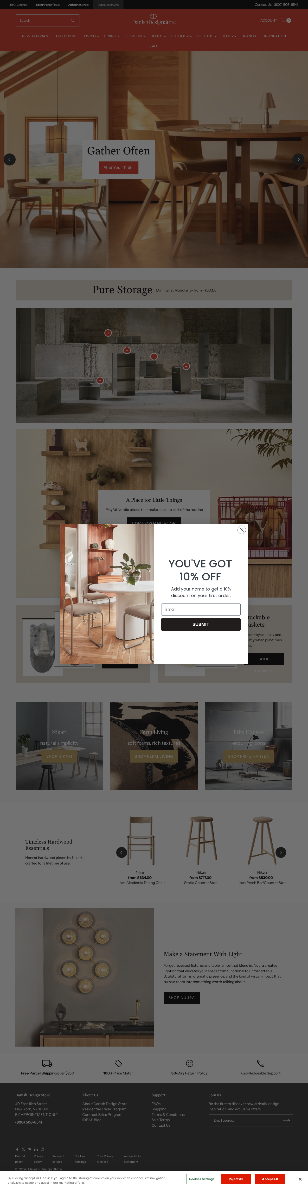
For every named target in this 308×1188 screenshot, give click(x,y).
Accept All (270, 1179)
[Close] (300, 1179)
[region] (154, 1179)
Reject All (236, 1179)
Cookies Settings (202, 1179)
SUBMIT (200, 624)
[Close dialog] (241, 530)
